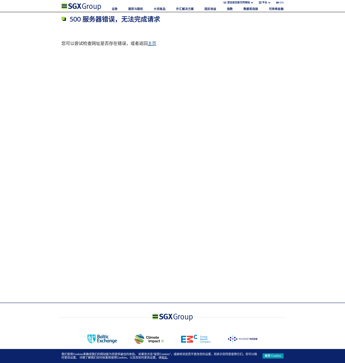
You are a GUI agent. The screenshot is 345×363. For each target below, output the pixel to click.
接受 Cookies (273, 355)
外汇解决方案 (185, 9)
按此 (164, 357)
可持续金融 (276, 9)
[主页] (85, 5)
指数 (230, 9)
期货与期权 (135, 9)
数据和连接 (250, 9)
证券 (115, 9)
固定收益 (210, 9)
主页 (152, 43)
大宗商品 (159, 9)
